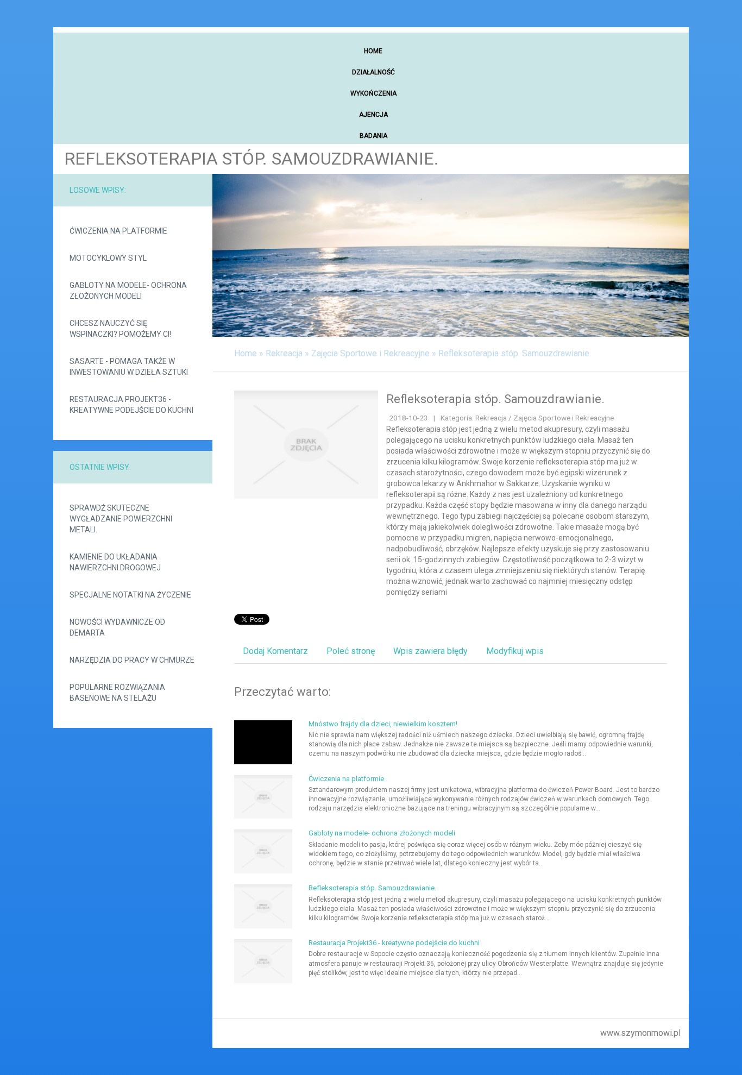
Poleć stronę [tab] (350, 651)
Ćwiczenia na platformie (118, 231)
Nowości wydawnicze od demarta (117, 627)
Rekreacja (284, 353)
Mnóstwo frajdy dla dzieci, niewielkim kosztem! (383, 724)
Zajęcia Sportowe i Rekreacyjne (370, 353)
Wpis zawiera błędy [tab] (430, 651)
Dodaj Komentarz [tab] (275, 651)
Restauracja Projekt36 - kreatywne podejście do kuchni (131, 404)
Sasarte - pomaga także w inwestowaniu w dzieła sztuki (129, 366)
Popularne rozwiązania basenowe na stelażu (117, 692)
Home (245, 353)
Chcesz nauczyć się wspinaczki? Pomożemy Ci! (120, 328)
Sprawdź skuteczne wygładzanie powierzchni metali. (121, 519)
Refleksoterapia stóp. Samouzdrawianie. (514, 353)
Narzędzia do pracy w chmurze (132, 660)
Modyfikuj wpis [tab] (515, 651)
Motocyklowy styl (108, 258)
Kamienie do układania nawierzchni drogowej (115, 562)
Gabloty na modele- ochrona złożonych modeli (128, 290)
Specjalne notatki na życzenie (130, 594)
